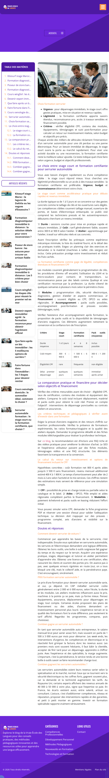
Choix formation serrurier (20, 121)
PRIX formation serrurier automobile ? (22, 162)
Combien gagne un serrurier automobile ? (22, 166)
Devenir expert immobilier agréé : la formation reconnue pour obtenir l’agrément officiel (20, 98)
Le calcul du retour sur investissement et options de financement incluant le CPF (22, 148)
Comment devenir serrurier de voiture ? (22, 157)
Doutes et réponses (19, 153)
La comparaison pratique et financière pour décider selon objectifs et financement (20, 139)
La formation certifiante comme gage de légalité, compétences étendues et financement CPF (22, 135)
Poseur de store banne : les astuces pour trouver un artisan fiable (20, 85)
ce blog (46, 441)
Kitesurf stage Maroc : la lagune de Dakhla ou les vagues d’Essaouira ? (20, 76)
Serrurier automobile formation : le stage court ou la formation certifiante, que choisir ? (20, 116)
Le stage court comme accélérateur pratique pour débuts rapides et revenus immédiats (22, 130)
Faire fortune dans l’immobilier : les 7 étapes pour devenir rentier (20, 107)
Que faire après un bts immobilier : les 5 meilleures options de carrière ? (20, 103)
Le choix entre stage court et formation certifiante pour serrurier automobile (20, 126)
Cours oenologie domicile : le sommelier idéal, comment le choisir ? (20, 112)
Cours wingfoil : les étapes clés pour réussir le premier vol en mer (20, 94)
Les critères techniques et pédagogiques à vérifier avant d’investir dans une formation (22, 144)
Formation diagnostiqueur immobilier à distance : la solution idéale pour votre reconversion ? (20, 80)
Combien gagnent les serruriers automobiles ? (22, 171)
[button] (18, 183)
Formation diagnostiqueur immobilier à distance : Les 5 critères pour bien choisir (20, 89)
